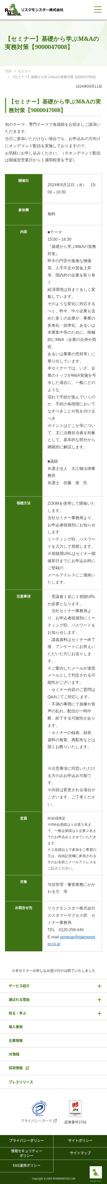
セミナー (24, 71)
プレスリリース (21, 1082)
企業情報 (16, 1040)
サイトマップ (80, 1153)
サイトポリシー (80, 1140)
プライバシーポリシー (26, 1140)
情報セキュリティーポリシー (26, 1153)
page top (96, 1168)
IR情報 (14, 1054)
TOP (8, 71)
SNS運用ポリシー (27, 1165)
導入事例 (16, 1027)
